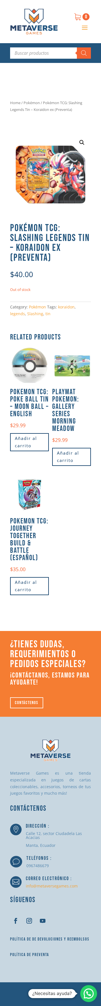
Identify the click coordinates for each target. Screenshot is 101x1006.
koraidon (66, 307)
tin (47, 313)
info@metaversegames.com (52, 886)
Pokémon (32, 102)
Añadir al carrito (26, 441)
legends (17, 313)
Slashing (35, 313)
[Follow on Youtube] (42, 920)
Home (15, 102)
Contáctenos (26, 702)
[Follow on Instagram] (29, 920)
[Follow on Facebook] (15, 920)
